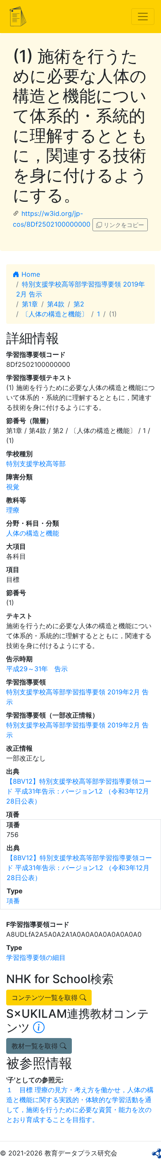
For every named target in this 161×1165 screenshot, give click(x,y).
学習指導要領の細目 (36, 957)
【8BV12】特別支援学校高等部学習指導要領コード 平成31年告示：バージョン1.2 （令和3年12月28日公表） (79, 791)
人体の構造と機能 (32, 533)
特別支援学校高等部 (36, 463)
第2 (78, 304)
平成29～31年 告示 (37, 669)
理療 (12, 510)
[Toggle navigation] (142, 16)
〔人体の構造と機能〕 (55, 314)
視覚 (12, 487)
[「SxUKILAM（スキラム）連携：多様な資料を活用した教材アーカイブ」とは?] (39, 1028)
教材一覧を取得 (36, 1046)
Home (29, 274)
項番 (13, 901)
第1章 (30, 304)
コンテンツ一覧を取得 (46, 997)
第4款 (55, 304)
